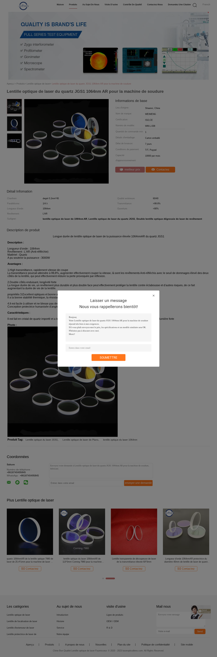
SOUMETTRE (108, 357)
